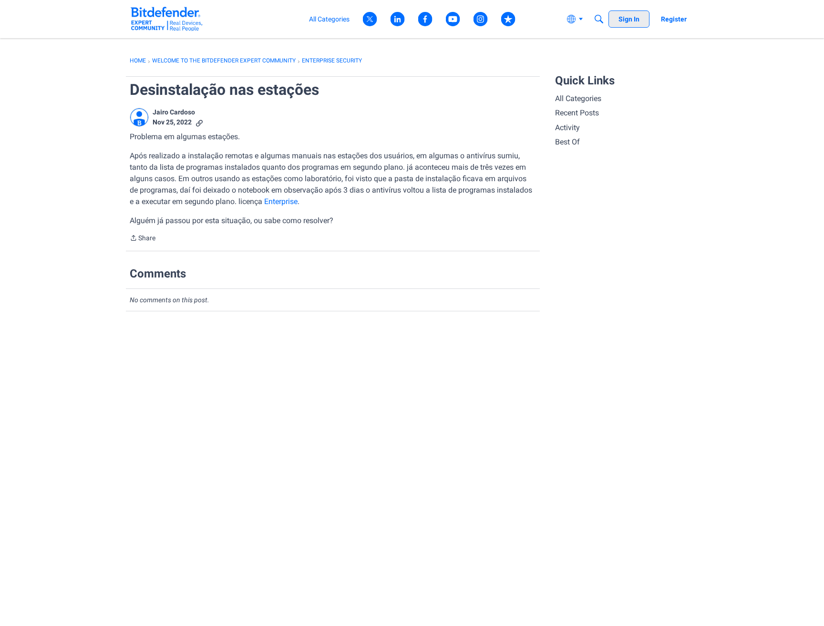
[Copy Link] (199, 122)
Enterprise (280, 201)
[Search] (599, 19)
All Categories (578, 98)
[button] (139, 117)
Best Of (567, 141)
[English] (167, 18)
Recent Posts (577, 112)
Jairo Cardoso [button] (174, 112)
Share (142, 239)
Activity (567, 127)
